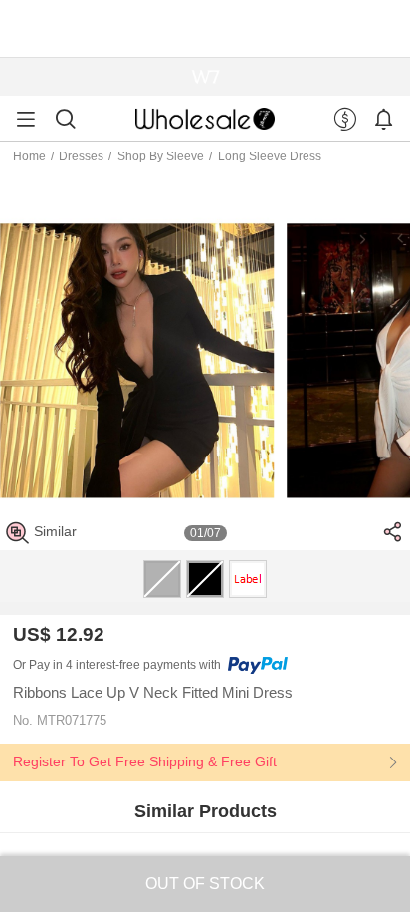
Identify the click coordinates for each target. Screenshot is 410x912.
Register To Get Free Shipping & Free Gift (145, 761)
